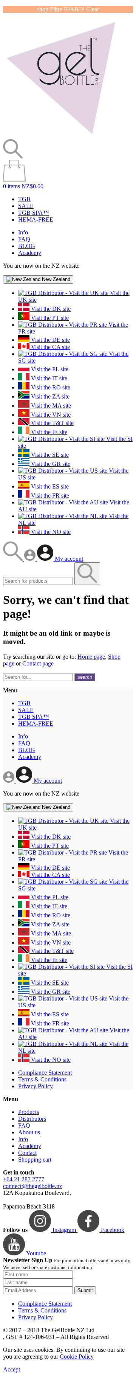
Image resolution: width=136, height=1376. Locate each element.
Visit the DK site (50, 309)
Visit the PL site (48, 369)
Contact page (38, 663)
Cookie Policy (77, 1356)
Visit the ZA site (49, 396)
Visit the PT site (49, 318)
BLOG (26, 246)
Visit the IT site (48, 378)
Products (28, 1112)
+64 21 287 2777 (23, 1179)
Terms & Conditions (42, 1079)
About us (29, 1132)
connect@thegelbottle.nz (32, 1186)
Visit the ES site (49, 486)
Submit (85, 1290)
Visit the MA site (50, 405)
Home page (91, 656)
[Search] (13, 558)
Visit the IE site (48, 432)
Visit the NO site (50, 532)
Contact (27, 1153)
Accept (11, 1369)
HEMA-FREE (35, 219)
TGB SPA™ (33, 212)
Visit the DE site (49, 340)
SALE (26, 206)
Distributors (32, 1118)
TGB (24, 199)
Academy (29, 253)
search (84, 677)
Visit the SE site (49, 454)
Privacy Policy (35, 1086)
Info (23, 232)
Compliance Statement (45, 1072)
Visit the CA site (49, 347)
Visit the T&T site (51, 423)
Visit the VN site (50, 414)
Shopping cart (34, 1159)
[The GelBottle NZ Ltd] (61, 135)
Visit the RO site (49, 387)
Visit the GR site (49, 464)
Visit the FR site (49, 495)
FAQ (24, 239)
